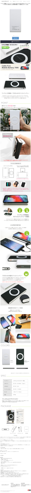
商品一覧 (14, 1)
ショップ (28, 1)
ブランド (17, 1)
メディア (21, 1)
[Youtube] (28, 490)
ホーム (11, 1)
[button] (1, 20)
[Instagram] (30, 490)
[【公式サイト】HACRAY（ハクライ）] (5, 1)
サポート (24, 1)
